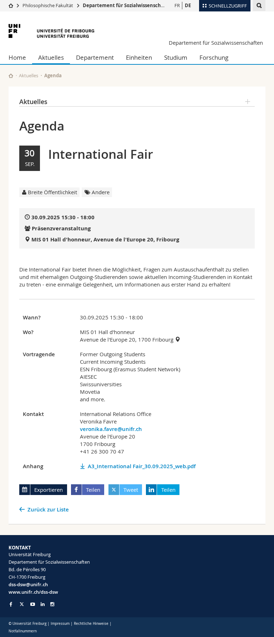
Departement (95, 57)
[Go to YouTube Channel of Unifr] (32, 604)
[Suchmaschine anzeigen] (259, 5)
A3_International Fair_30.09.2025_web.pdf (142, 466)
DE (188, 5)
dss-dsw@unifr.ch (28, 584)
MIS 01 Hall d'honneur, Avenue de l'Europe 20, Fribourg (105, 239)
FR (177, 5)
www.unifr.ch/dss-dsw (33, 592)
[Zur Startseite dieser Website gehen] (11, 75)
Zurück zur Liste (48, 509)
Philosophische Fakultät (47, 5)
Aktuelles (51, 57)
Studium (175, 57)
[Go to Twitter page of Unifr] (22, 604)
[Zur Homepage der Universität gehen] (51, 31)
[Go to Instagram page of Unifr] (52, 604)
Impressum (60, 623)
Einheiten (139, 57)
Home (17, 57)
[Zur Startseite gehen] (11, 5)
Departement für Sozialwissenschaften (128, 5)
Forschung (213, 57)
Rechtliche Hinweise (91, 623)
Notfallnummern (23, 631)
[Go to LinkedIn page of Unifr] (43, 604)
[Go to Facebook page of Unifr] (11, 604)
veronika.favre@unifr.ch (111, 429)
